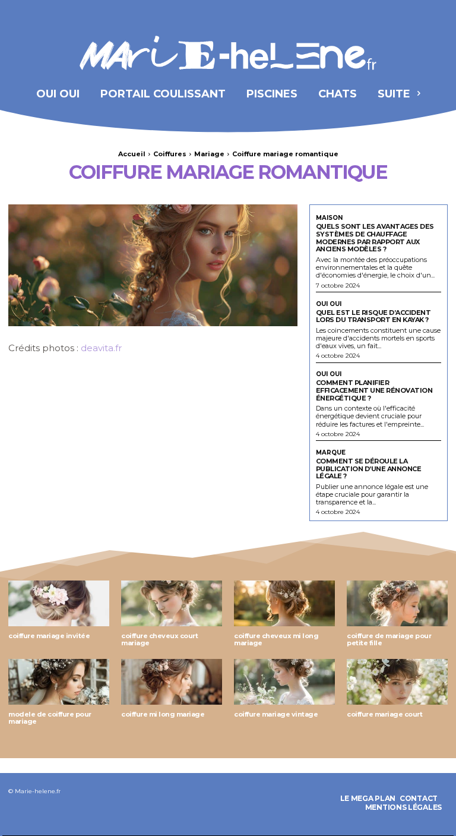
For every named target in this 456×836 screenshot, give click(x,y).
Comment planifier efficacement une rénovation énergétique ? (374, 390)
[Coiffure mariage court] (397, 682)
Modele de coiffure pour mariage (49, 718)
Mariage (209, 154)
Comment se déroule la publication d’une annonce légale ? (369, 468)
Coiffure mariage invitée (49, 636)
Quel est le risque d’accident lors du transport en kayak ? (373, 316)
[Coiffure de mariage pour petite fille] (397, 603)
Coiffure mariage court (384, 714)
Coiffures (169, 154)
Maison (329, 218)
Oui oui (328, 304)
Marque (331, 452)
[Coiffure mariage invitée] (58, 603)
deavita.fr (101, 348)
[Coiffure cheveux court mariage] (171, 603)
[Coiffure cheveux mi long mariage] (284, 603)
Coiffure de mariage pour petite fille (389, 640)
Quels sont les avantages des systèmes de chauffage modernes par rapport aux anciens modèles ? (375, 237)
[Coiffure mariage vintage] (284, 682)
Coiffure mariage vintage (276, 714)
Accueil (131, 154)
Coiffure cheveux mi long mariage (276, 640)
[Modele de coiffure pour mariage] (58, 682)
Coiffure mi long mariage (162, 714)
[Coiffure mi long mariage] (171, 682)
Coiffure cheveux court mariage (159, 640)
